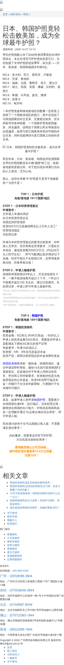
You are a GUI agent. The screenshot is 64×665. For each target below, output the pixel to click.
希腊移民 (12, 534)
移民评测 (12, 516)
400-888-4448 (20, 570)
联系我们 (12, 523)
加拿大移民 (13, 545)
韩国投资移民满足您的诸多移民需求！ (31, 482)
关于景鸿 (12, 513)
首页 (5, 14)
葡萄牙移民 (13, 541)
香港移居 (12, 548)
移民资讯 (15, 14)
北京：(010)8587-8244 (16, 604)
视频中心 (12, 520)
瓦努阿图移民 (14, 559)
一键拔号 (12, 658)
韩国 (25, 14)
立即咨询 (13, 654)
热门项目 (12, 650)
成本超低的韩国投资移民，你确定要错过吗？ (35, 507)
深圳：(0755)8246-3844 (17, 590)
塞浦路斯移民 (14, 555)
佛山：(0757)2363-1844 (17, 615)
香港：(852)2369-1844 (16, 629)
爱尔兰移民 (13, 552)
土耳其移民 (13, 538)
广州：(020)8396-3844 (16, 575)
